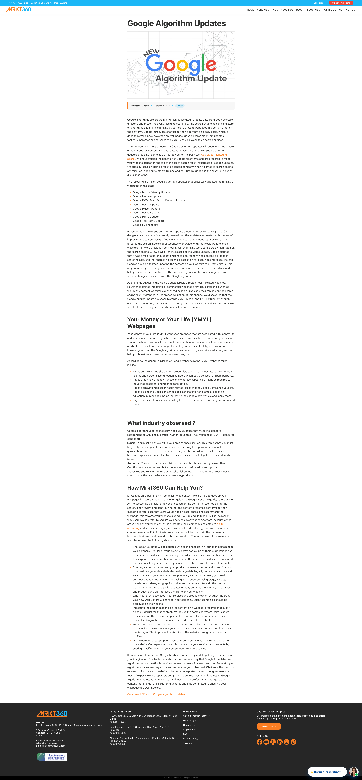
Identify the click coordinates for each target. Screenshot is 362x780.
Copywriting (189, 729)
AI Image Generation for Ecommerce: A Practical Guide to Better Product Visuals (144, 739)
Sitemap (187, 743)
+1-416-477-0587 (53, 740)
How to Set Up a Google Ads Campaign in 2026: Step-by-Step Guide (143, 717)
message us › (56, 743)
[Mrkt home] (18, 10)
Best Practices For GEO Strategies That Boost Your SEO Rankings (140, 728)
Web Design (189, 720)
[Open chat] (354, 772)
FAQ (185, 734)
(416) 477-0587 (14, 3)
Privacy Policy (190, 738)
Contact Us (189, 725)
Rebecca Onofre (141, 105)
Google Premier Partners (196, 715)
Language (318, 3)
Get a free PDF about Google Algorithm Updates (156, 694)
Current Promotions (341, 3)
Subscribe (269, 726)
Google (180, 105)
